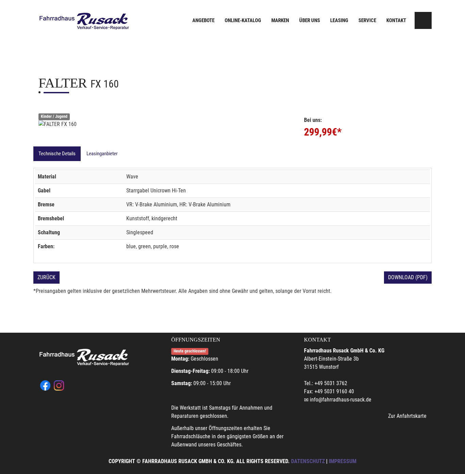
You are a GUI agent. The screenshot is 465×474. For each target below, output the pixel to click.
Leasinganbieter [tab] (102, 154)
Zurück (46, 277)
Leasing (339, 20)
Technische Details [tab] (57, 154)
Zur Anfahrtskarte (407, 416)
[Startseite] (84, 21)
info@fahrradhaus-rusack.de (340, 399)
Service (367, 20)
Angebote (203, 20)
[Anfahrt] (423, 20)
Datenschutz (308, 461)
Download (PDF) (408, 277)
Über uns (309, 20)
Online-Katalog (243, 20)
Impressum (342, 461)
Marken (280, 20)
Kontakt (396, 20)
